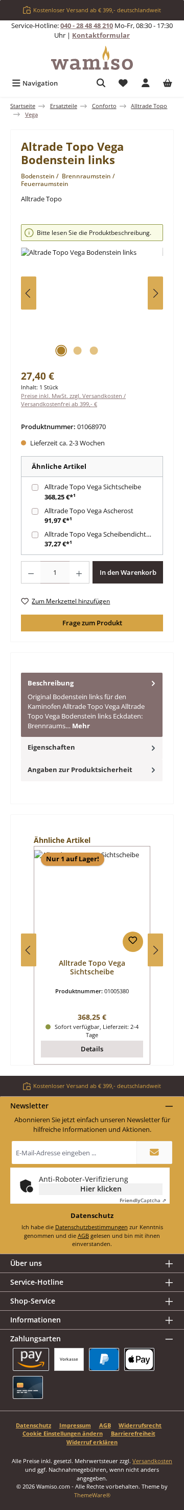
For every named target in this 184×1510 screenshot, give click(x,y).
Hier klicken (101, 1189)
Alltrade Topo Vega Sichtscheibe (92, 486)
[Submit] (154, 1152)
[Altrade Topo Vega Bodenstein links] (92, 305)
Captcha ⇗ (143, 1200)
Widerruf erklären (92, 1442)
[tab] (92, 705)
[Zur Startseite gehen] (92, 58)
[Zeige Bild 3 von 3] (93, 351)
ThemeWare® (92, 1495)
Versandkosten (152, 1461)
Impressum (75, 1425)
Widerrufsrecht (140, 1425)
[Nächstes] (155, 293)
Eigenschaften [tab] (51, 747)
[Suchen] (101, 83)
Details (92, 1048)
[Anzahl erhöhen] (79, 572)
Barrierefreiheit (133, 1433)
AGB (83, 1235)
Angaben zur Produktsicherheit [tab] (80, 769)
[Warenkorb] (167, 83)
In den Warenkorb (128, 572)
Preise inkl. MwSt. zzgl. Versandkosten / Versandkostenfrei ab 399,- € (73, 400)
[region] (92, 293)
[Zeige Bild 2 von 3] (77, 351)
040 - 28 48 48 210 (86, 25)
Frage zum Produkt (92, 622)
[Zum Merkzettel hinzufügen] (133, 942)
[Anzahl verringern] (30, 572)
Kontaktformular (101, 35)
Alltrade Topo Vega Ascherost (88, 510)
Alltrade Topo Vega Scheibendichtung (101, 534)
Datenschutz (33, 1425)
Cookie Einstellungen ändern (62, 1433)
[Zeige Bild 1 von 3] (61, 351)
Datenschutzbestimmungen (91, 1227)
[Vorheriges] (28, 293)
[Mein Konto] (145, 83)
